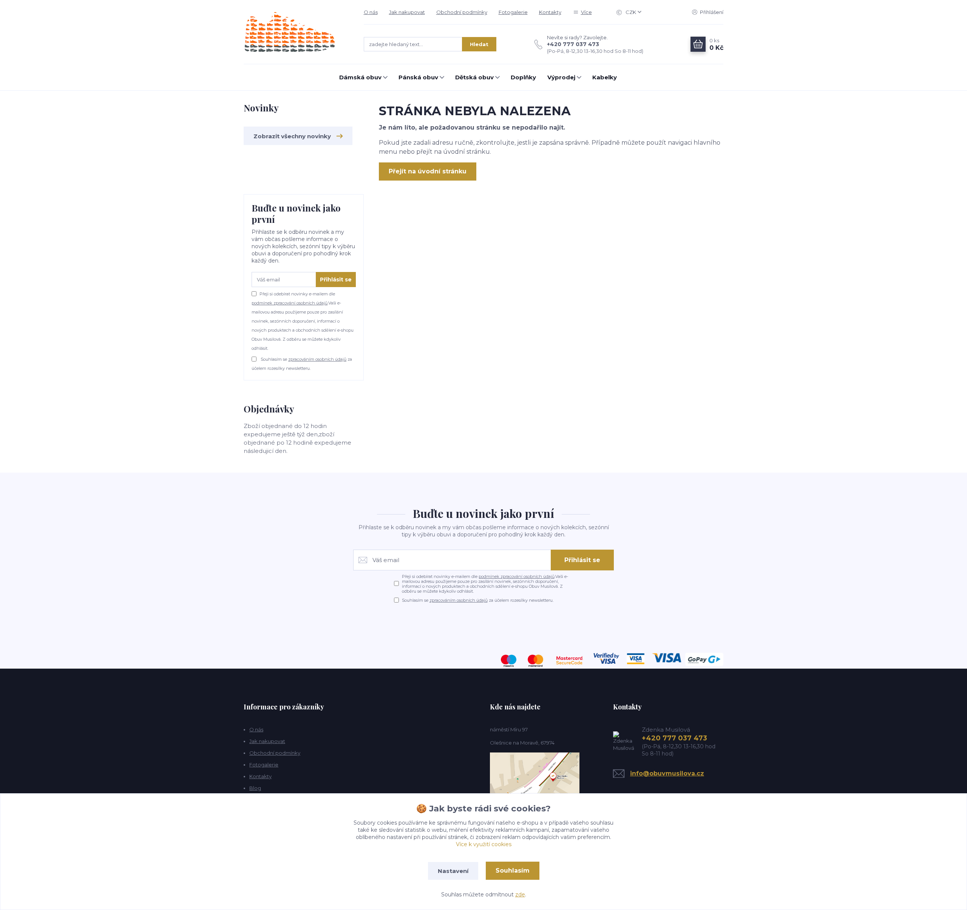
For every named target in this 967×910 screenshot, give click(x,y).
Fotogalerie (513, 12)
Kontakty (550, 12)
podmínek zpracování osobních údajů (289, 303)
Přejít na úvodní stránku (428, 171)
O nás (371, 12)
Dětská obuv (474, 77)
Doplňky (523, 77)
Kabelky (604, 77)
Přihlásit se (336, 279)
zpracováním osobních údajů (317, 359)
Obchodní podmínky (461, 12)
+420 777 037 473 (573, 44)
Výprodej (561, 77)
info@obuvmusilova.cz (667, 773)
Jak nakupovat (407, 12)
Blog (255, 788)
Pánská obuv (418, 77)
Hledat (479, 44)
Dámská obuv (360, 77)
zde (520, 894)
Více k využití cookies (483, 844)
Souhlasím (513, 870)
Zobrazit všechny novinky (292, 136)
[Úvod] (296, 32)
